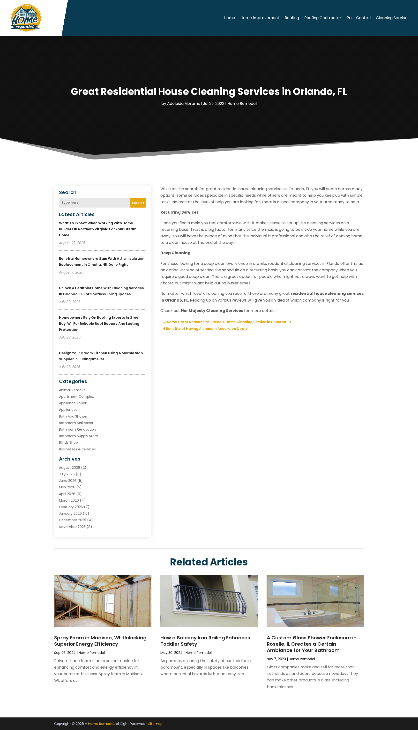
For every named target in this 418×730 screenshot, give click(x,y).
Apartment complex (76, 396)
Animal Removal (72, 390)
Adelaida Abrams (183, 103)
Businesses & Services (77, 449)
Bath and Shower (73, 416)
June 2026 (67, 480)
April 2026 (67, 493)
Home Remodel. (101, 723)
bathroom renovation (77, 429)
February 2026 (71, 507)
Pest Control (359, 18)
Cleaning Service (392, 18)
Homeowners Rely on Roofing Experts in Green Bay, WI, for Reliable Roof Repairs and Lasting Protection (100, 323)
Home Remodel (242, 103)
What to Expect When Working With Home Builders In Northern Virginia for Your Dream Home (97, 229)
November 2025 (72, 526)
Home (229, 18)
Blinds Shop (68, 442)
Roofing (292, 18)
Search (138, 202)
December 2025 (72, 520)
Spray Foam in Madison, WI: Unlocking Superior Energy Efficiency (100, 640)
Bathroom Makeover (76, 422)
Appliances (68, 409)
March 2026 (69, 500)
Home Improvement (259, 18)
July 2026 (67, 474)
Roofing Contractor (322, 18)
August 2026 (69, 467)
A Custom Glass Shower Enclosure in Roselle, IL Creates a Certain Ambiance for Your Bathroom (312, 644)
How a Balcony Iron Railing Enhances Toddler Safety (205, 640)
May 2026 (67, 487)
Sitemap (155, 723)
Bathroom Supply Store (78, 436)
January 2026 (70, 513)
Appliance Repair (73, 403)
